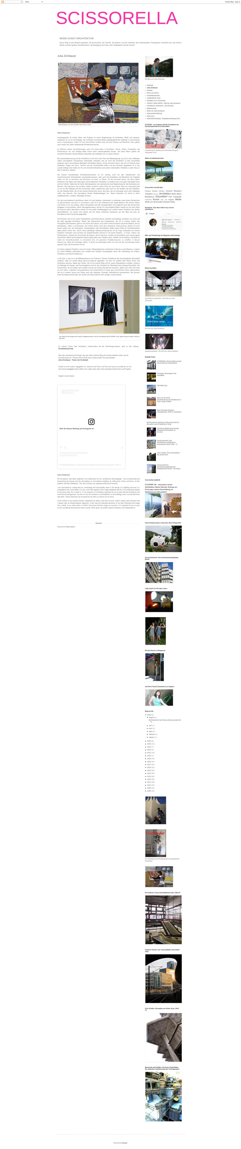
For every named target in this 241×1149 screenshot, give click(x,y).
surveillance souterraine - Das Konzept (160, 106)
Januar (151, 737)
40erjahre (162, 191)
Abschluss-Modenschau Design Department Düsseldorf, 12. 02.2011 (168, 430)
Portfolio (150, 90)
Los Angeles (170, 200)
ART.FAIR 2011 (162, 386)
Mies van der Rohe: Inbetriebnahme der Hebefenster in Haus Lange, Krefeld (169, 399)
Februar (152, 734)
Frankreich (149, 199)
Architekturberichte (65, 349)
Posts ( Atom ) (70, 527)
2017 (149, 764)
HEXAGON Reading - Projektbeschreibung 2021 (163, 118)
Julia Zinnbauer (152, 88)
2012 (149, 779)
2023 (149, 747)
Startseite (98, 523)
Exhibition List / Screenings (156, 100)
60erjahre (177, 191)
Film (171, 197)
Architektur (165, 193)
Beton (179, 194)
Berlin (174, 194)
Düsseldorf (162, 196)
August (151, 717)
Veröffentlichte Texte (154, 98)
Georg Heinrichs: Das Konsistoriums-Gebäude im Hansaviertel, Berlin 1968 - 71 (167, 442)
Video (172, 202)
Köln (163, 199)
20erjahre (148, 191)
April (151, 731)
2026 (149, 715)
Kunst (157, 199)
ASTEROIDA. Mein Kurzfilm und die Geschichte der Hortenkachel (169, 362)
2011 (149, 782)
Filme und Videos (153, 93)
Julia (60, 360)
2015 (149, 770)
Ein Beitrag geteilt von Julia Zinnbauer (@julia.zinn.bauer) (82, 465)
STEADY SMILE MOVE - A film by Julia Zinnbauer (163, 103)
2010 (149, 785)
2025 (149, 741)
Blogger (124, 1143)
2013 (149, 776)
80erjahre (156, 194)
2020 (149, 756)
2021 (149, 753)
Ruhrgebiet (166, 202)
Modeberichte (151, 108)
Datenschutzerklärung (154, 113)
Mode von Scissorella (153, 202)
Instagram (70, 369)
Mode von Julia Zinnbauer (156, 111)
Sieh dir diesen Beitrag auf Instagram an (76, 429)
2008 (149, 791)
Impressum (150, 116)
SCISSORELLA (117, 18)
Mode (178, 199)
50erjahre (170, 191)
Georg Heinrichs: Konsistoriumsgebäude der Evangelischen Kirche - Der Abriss (168, 467)
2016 (149, 767)
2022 (149, 750)
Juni (150, 728)
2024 (149, 744)
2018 (149, 762)
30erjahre (155, 191)
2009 (149, 788)
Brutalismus (150, 197)
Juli (150, 725)
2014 (149, 773)
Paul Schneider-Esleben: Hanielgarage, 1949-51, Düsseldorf (169, 411)
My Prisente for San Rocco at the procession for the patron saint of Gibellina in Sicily (163, 423)
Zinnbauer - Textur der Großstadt (75, 360)
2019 (149, 759)
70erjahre (149, 194)
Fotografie (177, 197)
